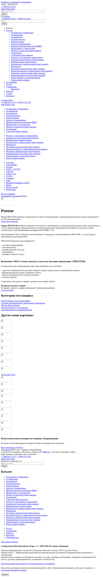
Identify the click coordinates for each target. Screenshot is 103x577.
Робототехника (17, 42)
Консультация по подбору (12, 447)
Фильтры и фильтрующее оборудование (28, 73)
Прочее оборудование (20, 80)
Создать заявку (7, 290)
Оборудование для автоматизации (25, 78)
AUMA (9, 176)
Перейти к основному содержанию (16, 2)
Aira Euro (10, 162)
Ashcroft (9, 171)
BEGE (8, 185)
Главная (4, 196)
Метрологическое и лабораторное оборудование (31, 71)
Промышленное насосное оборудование (28, 75)
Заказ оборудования (9, 221)
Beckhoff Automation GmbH (17, 183)
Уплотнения (16, 53)
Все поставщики (8, 194)
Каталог (9, 28)
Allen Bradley (11, 165)
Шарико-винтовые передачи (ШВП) (26, 46)
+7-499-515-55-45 (23, 19)
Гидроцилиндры (18, 39)
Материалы (16, 66)
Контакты (10, 96)
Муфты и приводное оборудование (26, 51)
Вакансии (15, 89)
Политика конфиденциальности (15, 564)
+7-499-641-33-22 (8, 7)
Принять (5, 575)
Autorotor (10, 178)
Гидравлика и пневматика (22, 33)
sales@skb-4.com (8, 9)
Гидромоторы (17, 35)
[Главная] (5, 16)
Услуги (9, 84)
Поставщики (11, 82)
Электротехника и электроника (14, 308)
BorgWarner (11, 189)
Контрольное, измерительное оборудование (29, 64)
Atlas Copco (11, 174)
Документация (12, 538)
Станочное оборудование (22, 55)
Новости (9, 91)
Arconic (9, 167)
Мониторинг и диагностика (23, 48)
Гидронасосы (16, 37)
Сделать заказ (7, 100)
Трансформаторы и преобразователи (16, 310)
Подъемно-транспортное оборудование (28, 69)
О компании (11, 87)
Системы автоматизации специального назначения (23, 303)
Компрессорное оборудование (24, 62)
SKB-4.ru (46, 452)
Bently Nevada (12, 187)
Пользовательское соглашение (42, 564)
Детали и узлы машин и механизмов (26, 57)
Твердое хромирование (21, 44)
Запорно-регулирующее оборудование (27, 60)
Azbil (8, 180)
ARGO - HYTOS (13, 169)
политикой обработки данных (14, 570)
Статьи (9, 93)
